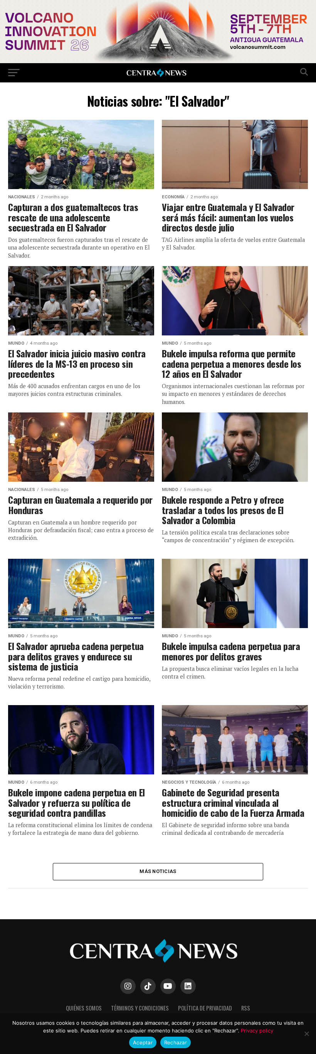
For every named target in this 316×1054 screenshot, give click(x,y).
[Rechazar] (306, 1033)
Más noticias (158, 871)
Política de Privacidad (205, 1008)
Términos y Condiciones (140, 1008)
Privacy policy (257, 1030)
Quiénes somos (84, 1008)
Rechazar (175, 1042)
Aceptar (143, 1042)
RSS (245, 1008)
